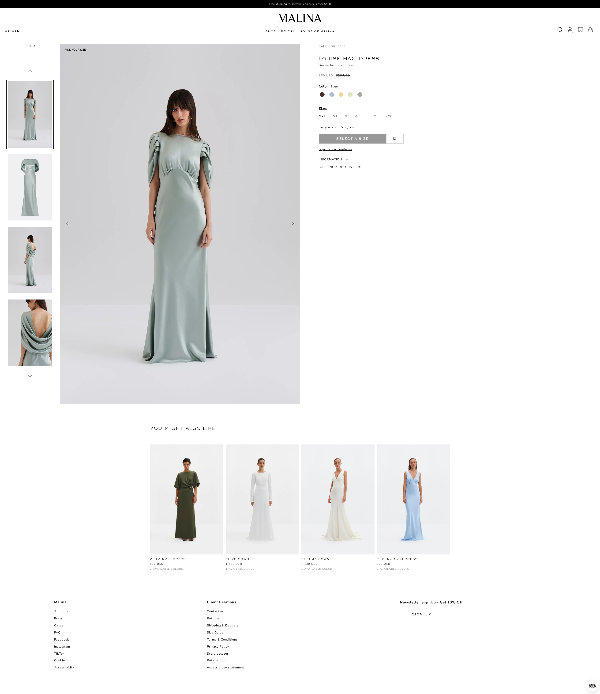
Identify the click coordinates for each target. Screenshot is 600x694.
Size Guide (215, 632)
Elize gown (238, 559)
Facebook (61, 639)
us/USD (12, 31)
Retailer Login (218, 660)
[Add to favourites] (395, 139)
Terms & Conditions (222, 639)
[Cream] (304, 571)
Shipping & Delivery (223, 625)
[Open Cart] (590, 29)
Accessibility (64, 667)
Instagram (62, 647)
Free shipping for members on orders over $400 (300, 4)
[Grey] (395, 571)
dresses (338, 46)
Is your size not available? (335, 149)
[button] (593, 686)
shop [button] (271, 31)
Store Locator (218, 654)
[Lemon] (341, 94)
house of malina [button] (317, 31)
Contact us (215, 611)
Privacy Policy (218, 647)
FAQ (57, 632)
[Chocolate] (322, 94)
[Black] (160, 571)
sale (323, 46)
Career (59, 625)
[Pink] (402, 571)
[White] (228, 571)
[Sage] (359, 94)
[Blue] (379, 571)
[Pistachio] (350, 94)
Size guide (347, 127)
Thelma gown (315, 559)
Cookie (59, 660)
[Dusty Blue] (331, 94)
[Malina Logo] (300, 18)
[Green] (152, 571)
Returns (213, 618)
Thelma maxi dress (397, 559)
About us (61, 611)
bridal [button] (288, 31)
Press (58, 618)
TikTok (59, 654)
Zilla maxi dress (168, 559)
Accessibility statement (225, 667)
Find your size (327, 127)
